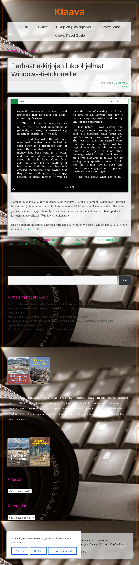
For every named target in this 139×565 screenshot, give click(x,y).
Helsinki (101, 397)
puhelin (89, 408)
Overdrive (38, 244)
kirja (31, 403)
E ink (54, 397)
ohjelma (56, 408)
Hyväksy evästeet (62, 550)
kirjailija (40, 403)
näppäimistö (35, 408)
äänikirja (21, 419)
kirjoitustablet (84, 403)
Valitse (20, 550)
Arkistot (12, 486)
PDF (50, 244)
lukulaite (13, 408)
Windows (76, 244)
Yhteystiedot (110, 27)
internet (12, 403)
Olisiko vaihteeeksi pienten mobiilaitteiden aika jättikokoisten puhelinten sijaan (52, 304)
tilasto (112, 414)
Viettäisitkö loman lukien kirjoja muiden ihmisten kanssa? (40, 329)
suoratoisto (42, 414)
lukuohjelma (112, 240)
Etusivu (24, 27)
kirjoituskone (68, 403)
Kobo (96, 240)
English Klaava (118, 544)
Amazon (13, 397)
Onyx (66, 408)
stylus (22, 414)
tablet (53, 414)
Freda (75, 240)
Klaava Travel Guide (69, 35)
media (23, 408)
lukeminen (115, 403)
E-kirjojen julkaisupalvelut (75, 27)
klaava (125, 86)
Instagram (123, 397)
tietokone (89, 414)
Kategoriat (13, 513)
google (91, 397)
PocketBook (77, 408)
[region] (44, 544)
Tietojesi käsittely (88, 544)
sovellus (13, 414)
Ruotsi (99, 408)
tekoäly (78, 414)
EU (70, 397)
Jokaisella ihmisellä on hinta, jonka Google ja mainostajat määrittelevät (47, 317)
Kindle (86, 240)
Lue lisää (33, 229)
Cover (55, 240)
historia (111, 397)
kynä (104, 403)
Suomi (31, 414)
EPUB (65, 240)
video (11, 419)
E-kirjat (43, 27)
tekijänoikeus (65, 414)
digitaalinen (33, 397)
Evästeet (103, 544)
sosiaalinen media (114, 408)
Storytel (61, 244)
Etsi (10, 274)
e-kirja (45, 397)
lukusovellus (18, 244)
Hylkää (38, 550)
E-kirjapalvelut (86, 540)
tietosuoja (101, 414)
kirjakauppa (53, 403)
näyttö (47, 408)
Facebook (80, 397)
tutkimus (122, 414)
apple (22, 397)
